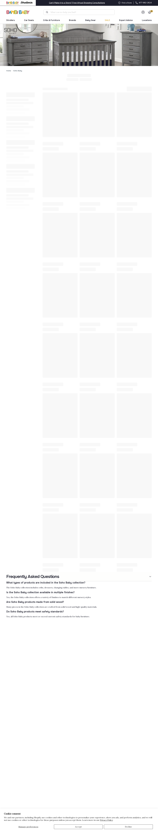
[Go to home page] (18, 12)
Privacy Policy (106, 820)
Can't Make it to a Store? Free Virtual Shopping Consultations (77, 2)
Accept (78, 826)
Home (8, 71)
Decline (128, 826)
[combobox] (80, 12)
